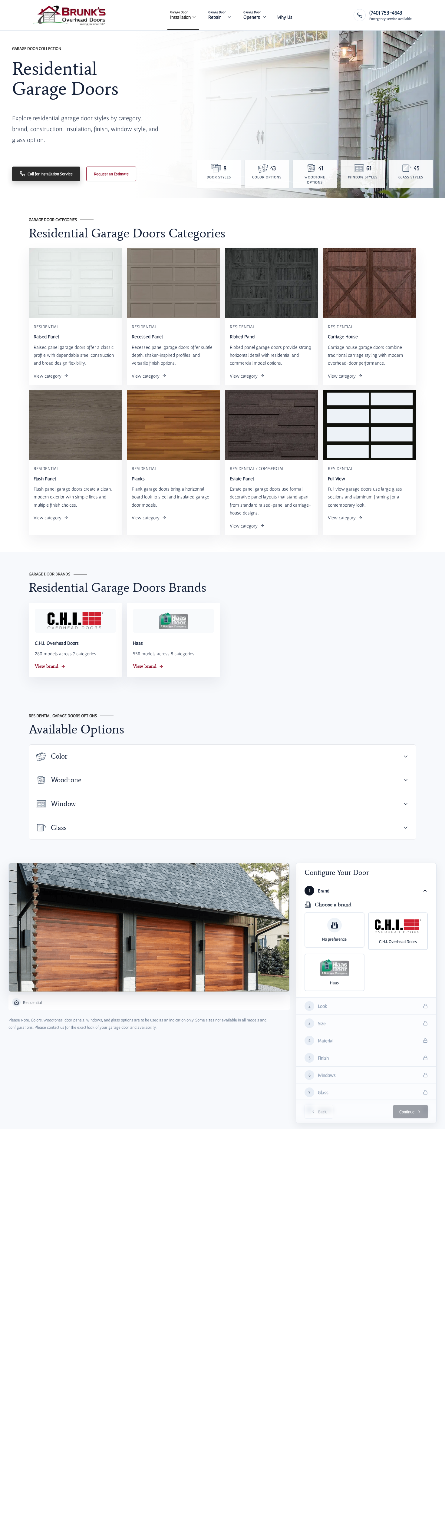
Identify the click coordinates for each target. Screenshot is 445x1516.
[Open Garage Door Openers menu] (264, 15)
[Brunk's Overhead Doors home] (70, 15)
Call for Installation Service (50, 173)
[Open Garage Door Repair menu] (229, 15)
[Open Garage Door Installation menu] (194, 15)
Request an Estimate (111, 173)
